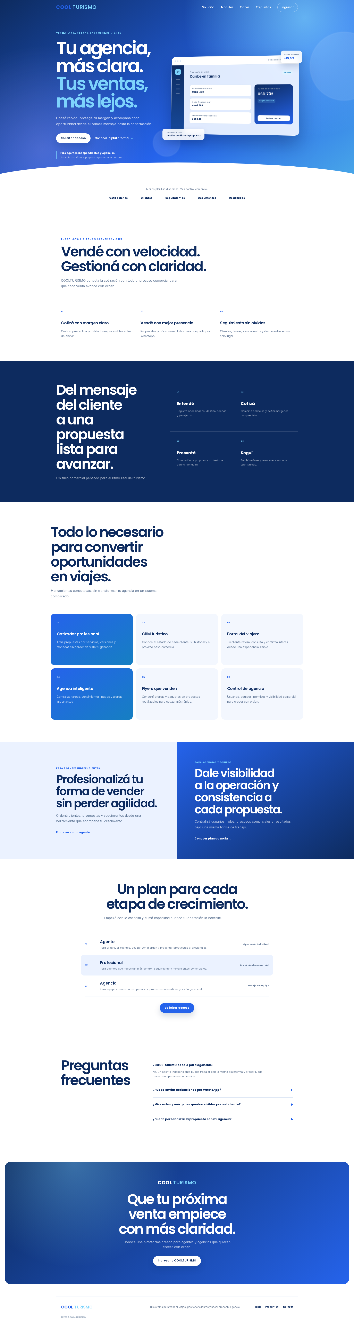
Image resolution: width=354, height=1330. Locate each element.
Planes (244, 7)
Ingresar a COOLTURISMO (177, 1261)
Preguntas (263, 7)
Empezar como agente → (74, 832)
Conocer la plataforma (114, 138)
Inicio (258, 1306)
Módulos (227, 7)
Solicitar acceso (73, 138)
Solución (208, 7)
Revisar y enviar (273, 118)
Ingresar (287, 7)
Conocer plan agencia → (213, 839)
